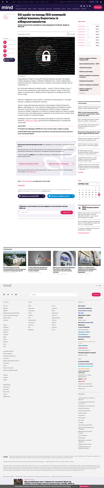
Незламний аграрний (84, 368)
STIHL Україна (81, 417)
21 (92, 194)
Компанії (5, 377)
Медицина (30, 329)
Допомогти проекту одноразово (59, 163)
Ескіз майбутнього (83, 334)
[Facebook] (81, 6)
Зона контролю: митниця (85, 310)
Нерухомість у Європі (84, 332)
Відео (4, 336)
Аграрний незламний (86, 81)
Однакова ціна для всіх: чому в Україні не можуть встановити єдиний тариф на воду (87, 159)
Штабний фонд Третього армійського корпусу (84, 447)
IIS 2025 (80, 317)
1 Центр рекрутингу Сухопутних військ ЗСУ (86, 398)
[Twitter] (84, 6)
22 (95, 194)
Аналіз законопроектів (84, 350)
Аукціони (42, 1)
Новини (14, 1)
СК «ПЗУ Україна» (82, 435)
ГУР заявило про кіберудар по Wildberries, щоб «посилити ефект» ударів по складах (43, 129)
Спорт (53, 329)
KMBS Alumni (84, 1)
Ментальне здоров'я (83, 329)
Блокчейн (54, 327)
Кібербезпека (21, 185)
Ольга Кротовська (27, 181)
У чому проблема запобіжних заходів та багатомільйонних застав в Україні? (37, 269)
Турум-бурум (81, 437)
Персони (5, 375)
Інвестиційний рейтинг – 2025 (89, 63)
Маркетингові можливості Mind (11, 313)
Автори (5, 379)
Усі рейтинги (82, 93)
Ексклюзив (6, 363)
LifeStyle (83, 8)
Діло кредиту (81, 305)
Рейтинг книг (81, 388)
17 (79, 194)
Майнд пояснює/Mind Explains (11, 360)
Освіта (69, 8)
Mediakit (5, 310)
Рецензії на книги (82, 355)
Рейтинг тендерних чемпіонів (89, 85)
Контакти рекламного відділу (10, 315)
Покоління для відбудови (85, 308)
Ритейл (53, 325)
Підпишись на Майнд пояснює (60, 196)
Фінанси (54, 322)
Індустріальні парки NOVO (85, 425)
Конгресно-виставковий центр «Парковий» (86, 428)
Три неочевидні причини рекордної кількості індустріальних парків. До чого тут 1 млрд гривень (89, 223)
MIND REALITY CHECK (84, 315)
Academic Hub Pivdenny (84, 410)
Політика (5, 18)
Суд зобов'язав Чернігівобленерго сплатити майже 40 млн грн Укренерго (88, 126)
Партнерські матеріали (9, 356)
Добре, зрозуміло (84, 486)
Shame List (81, 339)
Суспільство (31, 322)
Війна (29, 8)
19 (86, 194)
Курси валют (6, 387)
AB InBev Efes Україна (84, 408)
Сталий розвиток (83, 348)
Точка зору (6, 358)
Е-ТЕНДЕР (80, 422)
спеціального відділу (31, 120)
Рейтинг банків (82, 320)
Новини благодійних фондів (10, 370)
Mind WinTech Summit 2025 (85, 322)
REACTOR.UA (91, 1)
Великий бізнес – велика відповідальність (84, 376)
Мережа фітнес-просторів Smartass (85, 432)
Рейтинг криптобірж (86, 71)
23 (99, 194)
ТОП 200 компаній (85, 67)
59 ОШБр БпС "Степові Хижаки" (86, 406)
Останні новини (82, 103)
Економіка (30, 325)
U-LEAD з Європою (84, 327)
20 (89, 194)
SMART (82, 379)
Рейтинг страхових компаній (85, 386)
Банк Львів (81, 420)
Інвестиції (49, 8)
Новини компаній (7, 353)
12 (86, 192)
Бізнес (35, 8)
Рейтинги (5, 332)
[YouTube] (90, 6)
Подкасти (31, 1)
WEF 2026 (81, 313)
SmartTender (81, 415)
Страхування (57, 8)
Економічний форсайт (84, 336)
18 (82, 194)
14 (92, 192)
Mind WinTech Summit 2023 (85, 366)
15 (95, 192)
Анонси (37, 1)
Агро (29, 317)
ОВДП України (81, 21)
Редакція (5, 308)
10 (79, 192)
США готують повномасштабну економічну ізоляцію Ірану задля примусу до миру (89, 114)
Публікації (19, 1)
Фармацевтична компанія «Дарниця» (84, 441)
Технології (6, 17)
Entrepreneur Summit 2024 (85, 363)
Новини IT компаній (8, 367)
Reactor (5, 394)
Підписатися (98, 7)
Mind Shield (6, 391)
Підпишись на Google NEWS (30, 196)
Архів (47, 1)
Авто (29, 327)
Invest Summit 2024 (83, 361)
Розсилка (5, 320)
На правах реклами (8, 351)
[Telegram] (87, 6)
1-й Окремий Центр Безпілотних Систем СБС (86, 403)
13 (89, 192)
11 (82, 192)
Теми (4, 346)
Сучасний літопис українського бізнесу (86, 342)
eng (19, 5)
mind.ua (58, 461)
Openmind (25, 1)
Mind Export (81, 325)
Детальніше (75, 486)
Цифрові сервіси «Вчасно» (85, 444)
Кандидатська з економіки (85, 383)
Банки (63, 8)
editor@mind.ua (31, 171)
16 (99, 192)
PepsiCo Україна (82, 413)
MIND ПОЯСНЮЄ (83, 345)
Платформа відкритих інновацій (87, 352)
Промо (5, 365)
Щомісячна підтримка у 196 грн (29, 163)
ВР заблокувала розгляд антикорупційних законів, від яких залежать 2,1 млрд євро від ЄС (88, 152)
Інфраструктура (56, 317)
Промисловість (32, 320)
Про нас (5, 305)
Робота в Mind (7, 317)
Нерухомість (76, 8)
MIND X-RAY (81, 381)
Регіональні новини (21, 8)
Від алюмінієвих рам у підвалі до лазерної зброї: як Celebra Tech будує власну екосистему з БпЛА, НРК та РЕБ (49, 484)
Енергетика (41, 8)
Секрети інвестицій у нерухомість (84, 372)
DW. (27, 85)
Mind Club (56, 1)
